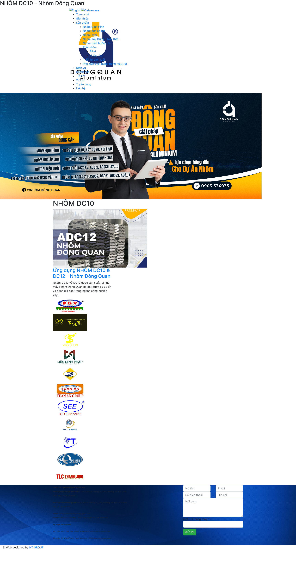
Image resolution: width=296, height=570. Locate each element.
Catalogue (82, 72)
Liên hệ (80, 88)
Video (80, 80)
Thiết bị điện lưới (94, 59)
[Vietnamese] (90, 10)
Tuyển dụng (83, 84)
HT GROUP (36, 547)
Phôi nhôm (90, 47)
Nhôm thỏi (96, 55)
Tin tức (80, 76)
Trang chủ (82, 14)
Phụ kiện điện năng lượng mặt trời (105, 63)
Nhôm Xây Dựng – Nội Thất (100, 39)
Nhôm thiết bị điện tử (97, 43)
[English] (75, 10)
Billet (93, 51)
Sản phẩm (82, 22)
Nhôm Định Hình (93, 26)
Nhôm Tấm (90, 35)
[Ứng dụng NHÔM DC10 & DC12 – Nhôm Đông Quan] (100, 238)
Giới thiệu (82, 18)
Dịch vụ (81, 67)
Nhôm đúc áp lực (94, 31)
